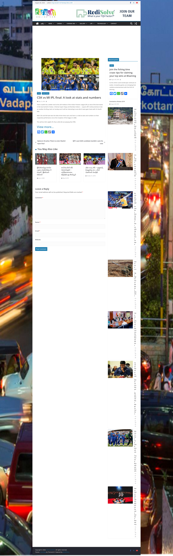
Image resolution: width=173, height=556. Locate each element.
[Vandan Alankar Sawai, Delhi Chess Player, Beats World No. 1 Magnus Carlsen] (120, 394)
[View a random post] (136, 23)
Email (37, 231)
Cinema (59, 23)
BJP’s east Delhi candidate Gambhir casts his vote (88, 142)
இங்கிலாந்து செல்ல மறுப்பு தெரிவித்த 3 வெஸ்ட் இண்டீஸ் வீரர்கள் (44, 171)
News (50, 23)
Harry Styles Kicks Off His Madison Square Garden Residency (135, 506)
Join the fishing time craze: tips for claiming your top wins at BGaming (122, 72)
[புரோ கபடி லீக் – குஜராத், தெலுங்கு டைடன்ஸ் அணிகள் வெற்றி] (94, 155)
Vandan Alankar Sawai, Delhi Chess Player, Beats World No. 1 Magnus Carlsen (135, 388)
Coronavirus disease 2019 (117, 101)
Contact (114, 23)
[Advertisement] (86, 44)
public (111, 65)
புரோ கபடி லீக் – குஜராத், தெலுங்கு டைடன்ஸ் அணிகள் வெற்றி (94, 169)
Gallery (82, 23)
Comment (39, 198)
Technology (101, 23)
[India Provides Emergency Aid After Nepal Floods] (120, 129)
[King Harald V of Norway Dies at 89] (120, 171)
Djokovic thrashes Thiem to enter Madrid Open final (51, 142)
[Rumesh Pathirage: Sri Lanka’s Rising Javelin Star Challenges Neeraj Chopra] (120, 225)
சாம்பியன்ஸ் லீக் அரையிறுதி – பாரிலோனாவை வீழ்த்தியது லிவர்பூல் (68, 171)
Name (37, 222)
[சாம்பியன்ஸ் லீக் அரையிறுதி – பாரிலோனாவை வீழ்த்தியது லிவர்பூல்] (70, 155)
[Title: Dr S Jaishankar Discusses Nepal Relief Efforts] (120, 335)
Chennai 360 (71, 23)
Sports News (46, 93)
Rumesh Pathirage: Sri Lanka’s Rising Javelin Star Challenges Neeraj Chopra (135, 218)
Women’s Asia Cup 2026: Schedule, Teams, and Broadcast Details (135, 451)
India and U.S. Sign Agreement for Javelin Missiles (135, 279)
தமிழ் (42, 23)
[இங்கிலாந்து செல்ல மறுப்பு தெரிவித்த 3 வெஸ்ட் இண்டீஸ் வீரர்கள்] (46, 155)
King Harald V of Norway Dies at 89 (135, 165)
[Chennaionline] (37, 23)
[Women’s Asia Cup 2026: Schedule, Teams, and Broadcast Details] (120, 457)
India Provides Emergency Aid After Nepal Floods (135, 123)
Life (91, 23)
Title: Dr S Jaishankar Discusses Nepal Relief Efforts (135, 329)
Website (38, 240)
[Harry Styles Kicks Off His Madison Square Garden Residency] (120, 512)
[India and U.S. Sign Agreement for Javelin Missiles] (120, 285)
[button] (45, 23)
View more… (45, 127)
